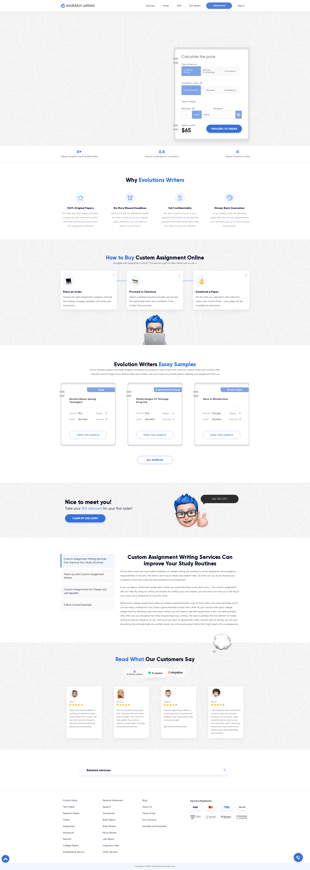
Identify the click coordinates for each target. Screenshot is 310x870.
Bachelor (211, 90)
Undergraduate (191, 90)
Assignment (69, 826)
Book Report (109, 819)
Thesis (66, 819)
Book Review (109, 826)
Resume (67, 839)
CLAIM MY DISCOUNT (85, 518)
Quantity (186, 108)
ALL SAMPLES (155, 459)
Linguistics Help (111, 845)
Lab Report (108, 839)
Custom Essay (70, 800)
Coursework (109, 813)
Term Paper (69, 806)
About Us (147, 806)
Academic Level (190, 83)
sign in (241, 5)
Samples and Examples (154, 826)
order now (219, 6)
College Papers (70, 845)
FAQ (179, 5)
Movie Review (110, 832)
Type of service (189, 64)
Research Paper (71, 813)
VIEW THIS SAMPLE (87, 435)
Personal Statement (113, 800)
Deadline (218, 108)
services (150, 5)
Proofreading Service (73, 852)
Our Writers (195, 5)
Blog (144, 800)
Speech (107, 806)
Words (206, 114)
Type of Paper (188, 101)
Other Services (110, 852)
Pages (197, 114)
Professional (230, 90)
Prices (166, 5)
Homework (68, 832)
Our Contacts (149, 819)
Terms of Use (148, 813)
